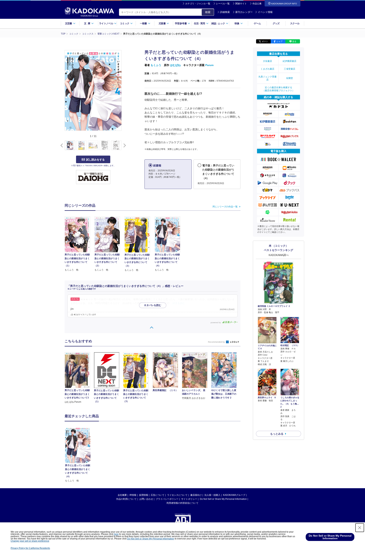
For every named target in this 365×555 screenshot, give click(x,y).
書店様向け (196, 495)
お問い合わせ (146, 499)
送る (294, 41)
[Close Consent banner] (359, 528)
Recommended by (216, 342)
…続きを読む (177, 303)
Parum (209, 65)
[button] (123, 145)
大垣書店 (267, 61)
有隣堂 (289, 78)
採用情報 (143, 495)
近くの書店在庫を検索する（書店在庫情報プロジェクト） (278, 89)
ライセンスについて (177, 495)
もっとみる (276, 433)
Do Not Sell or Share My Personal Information (223, 499)
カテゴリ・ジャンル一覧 (197, 3)
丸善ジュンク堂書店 (267, 78)
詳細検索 (225, 12)
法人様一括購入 (212, 495)
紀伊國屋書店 (289, 61)
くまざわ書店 (267, 69)
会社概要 (122, 495)
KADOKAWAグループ (234, 495)
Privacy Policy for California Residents (30, 548)
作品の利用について (126, 499)
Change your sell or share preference (30, 541)
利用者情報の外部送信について (182, 503)
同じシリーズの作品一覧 (225, 206)
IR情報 (132, 495)
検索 (207, 12)
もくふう (156, 65)
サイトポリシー (189, 499)
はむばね (175, 65)
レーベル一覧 (223, 3)
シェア (279, 41)
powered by (216, 322)
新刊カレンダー (244, 12)
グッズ (276, 23)
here (116, 534)
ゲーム (257, 23)
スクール (294, 23)
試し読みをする (95, 159)
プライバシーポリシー (167, 499)
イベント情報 (265, 12)
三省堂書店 (289, 69)
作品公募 (257, 3)
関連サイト (241, 3)
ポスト (265, 41)
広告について (157, 495)
